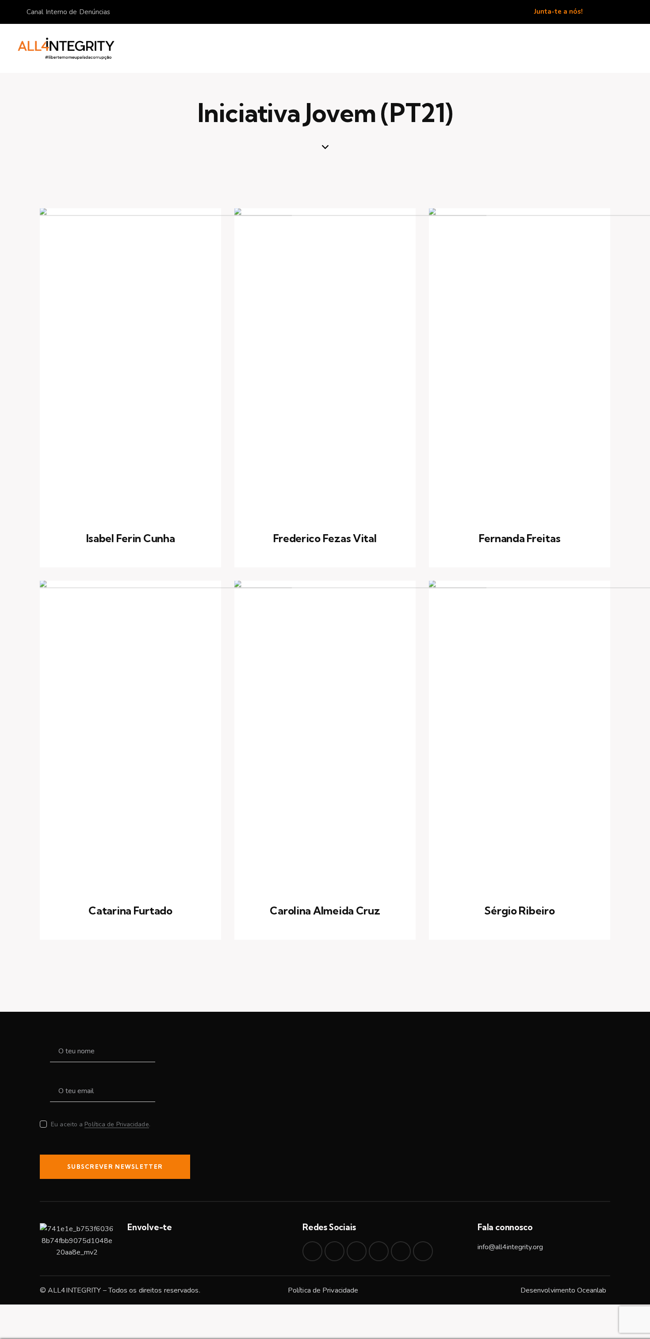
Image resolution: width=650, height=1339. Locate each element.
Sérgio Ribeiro (519, 910)
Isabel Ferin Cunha (130, 538)
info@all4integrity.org (510, 1247)
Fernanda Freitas (520, 538)
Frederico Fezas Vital (324, 538)
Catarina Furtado (130, 910)
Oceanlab (591, 1290)
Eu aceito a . (100, 1124)
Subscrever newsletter (115, 1166)
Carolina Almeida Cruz (325, 910)
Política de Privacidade (116, 1124)
